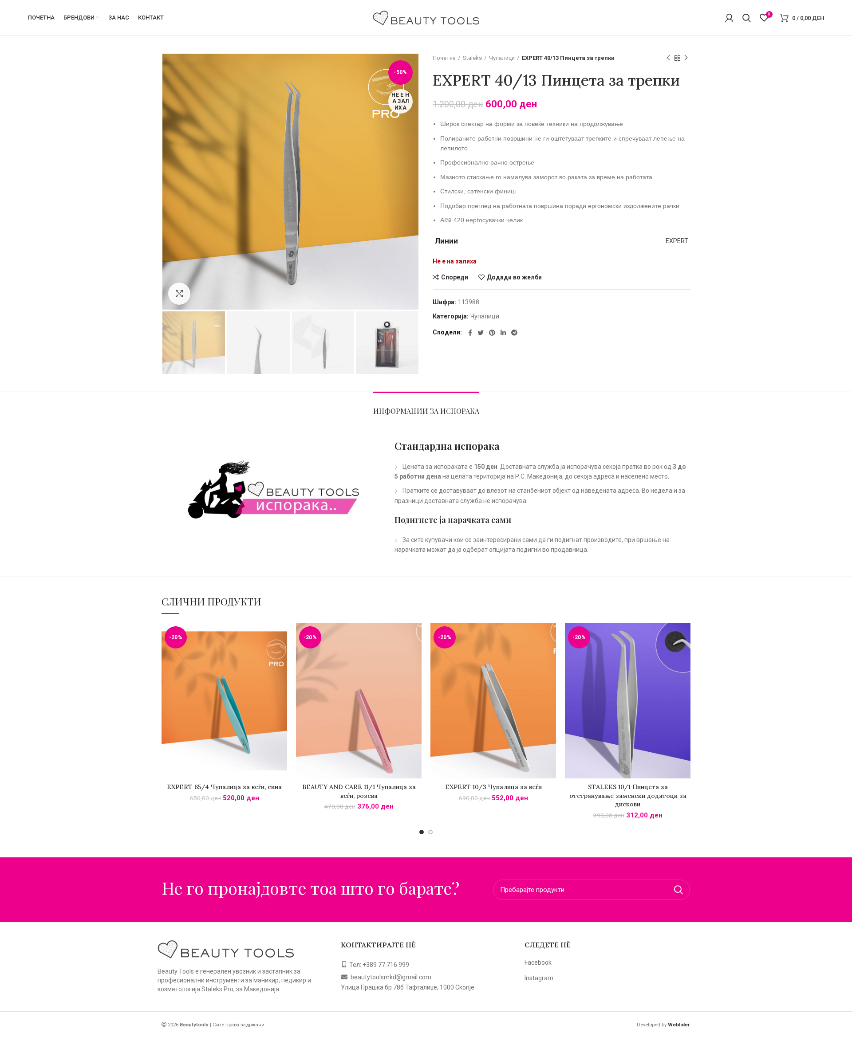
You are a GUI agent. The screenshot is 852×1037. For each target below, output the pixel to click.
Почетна (444, 58)
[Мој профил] (729, 18)
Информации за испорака (426, 411)
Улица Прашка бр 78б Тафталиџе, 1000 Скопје (407, 987)
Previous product (668, 58)
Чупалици (502, 58)
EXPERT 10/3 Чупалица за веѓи (493, 787)
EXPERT (677, 240)
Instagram (539, 978)
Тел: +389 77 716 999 (379, 964)
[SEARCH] (678, 890)
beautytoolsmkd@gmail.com (391, 977)
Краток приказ (280, 658)
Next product (686, 58)
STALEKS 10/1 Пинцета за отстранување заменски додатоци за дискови (627, 795)
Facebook (538, 962)
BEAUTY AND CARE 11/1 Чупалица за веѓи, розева (359, 791)
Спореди (454, 277)
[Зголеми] (179, 294)
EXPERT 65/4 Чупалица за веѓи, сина (224, 787)
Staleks (472, 58)
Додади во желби (514, 277)
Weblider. (678, 1025)
